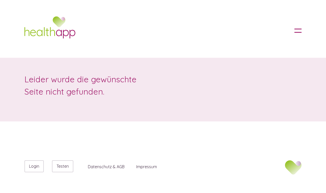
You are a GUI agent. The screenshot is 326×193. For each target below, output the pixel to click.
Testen (63, 166)
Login (34, 166)
